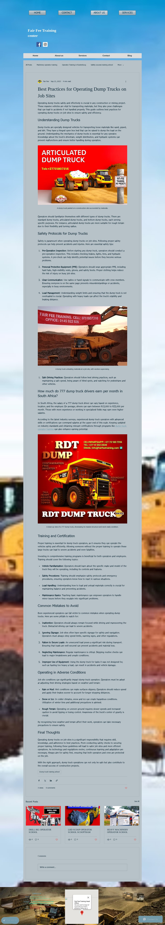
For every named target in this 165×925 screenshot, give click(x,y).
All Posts (29, 65)
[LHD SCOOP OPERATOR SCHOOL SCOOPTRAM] (82, 816)
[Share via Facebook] (39, 780)
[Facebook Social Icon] (38, 44)
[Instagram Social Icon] (45, 44)
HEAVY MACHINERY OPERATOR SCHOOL (117, 830)
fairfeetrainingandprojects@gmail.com (40, 898)
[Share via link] (57, 780)
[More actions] (125, 81)
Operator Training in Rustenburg (74, 65)
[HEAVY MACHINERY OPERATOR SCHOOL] (121, 816)
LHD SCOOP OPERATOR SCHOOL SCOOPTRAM (80, 830)
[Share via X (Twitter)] (45, 780)
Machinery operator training (47, 65)
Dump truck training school (49, 772)
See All (136, 801)
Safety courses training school (102, 65)
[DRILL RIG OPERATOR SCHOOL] (43, 816)
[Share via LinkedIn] (51, 780)
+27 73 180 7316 (35, 907)
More (119, 65)
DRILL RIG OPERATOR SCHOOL (40, 830)
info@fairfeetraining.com (37, 897)
